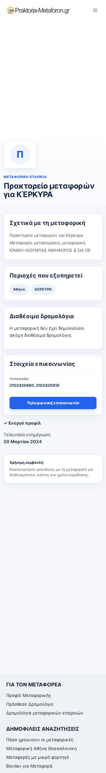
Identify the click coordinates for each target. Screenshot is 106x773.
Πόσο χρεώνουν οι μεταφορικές (39, 739)
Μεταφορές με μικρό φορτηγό (37, 757)
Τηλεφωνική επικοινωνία (53, 402)
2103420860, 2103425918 (34, 385)
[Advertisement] (53, 76)
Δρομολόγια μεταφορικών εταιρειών (44, 713)
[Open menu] (95, 10)
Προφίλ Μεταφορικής (28, 695)
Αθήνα (19, 289)
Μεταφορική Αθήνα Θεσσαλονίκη (41, 748)
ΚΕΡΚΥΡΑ (43, 289)
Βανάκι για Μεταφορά (29, 766)
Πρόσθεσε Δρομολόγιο (29, 704)
